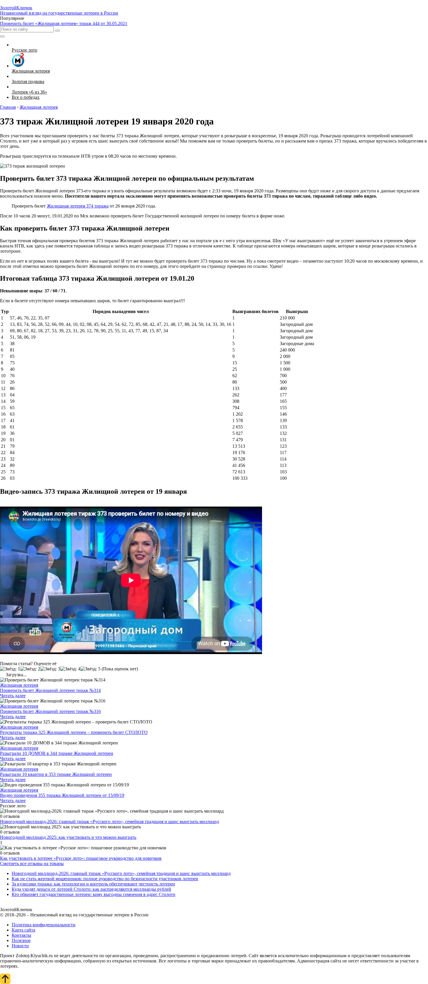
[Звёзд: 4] (70, 669)
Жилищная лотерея (19, 685)
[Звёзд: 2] (30, 669)
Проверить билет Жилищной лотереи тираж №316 (50, 711)
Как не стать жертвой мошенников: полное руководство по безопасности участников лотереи (105, 878)
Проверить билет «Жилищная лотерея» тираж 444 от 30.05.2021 (63, 23)
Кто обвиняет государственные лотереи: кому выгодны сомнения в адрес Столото (93, 894)
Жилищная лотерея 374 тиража (78, 205)
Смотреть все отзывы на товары (32, 863)
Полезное (21, 940)
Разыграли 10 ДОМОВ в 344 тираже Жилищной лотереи (56, 753)
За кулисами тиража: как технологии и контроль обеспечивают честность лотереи (93, 883)
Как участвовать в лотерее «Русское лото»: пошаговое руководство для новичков (81, 858)
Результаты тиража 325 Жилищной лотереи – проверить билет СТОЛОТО (74, 732)
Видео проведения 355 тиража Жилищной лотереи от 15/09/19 (62, 795)
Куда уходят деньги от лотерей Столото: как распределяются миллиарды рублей (91, 889)
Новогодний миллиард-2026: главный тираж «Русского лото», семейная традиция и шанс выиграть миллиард (109, 821)
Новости (20, 945)
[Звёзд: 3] (50, 669)
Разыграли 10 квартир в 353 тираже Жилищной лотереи (56, 774)
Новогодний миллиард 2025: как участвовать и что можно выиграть (68, 837)
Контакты (21, 935)
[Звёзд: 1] (10, 669)
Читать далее (13, 695)
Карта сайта (23, 929)
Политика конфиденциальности (43, 924)
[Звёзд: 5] (90, 669)
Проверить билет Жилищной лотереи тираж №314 (50, 690)
